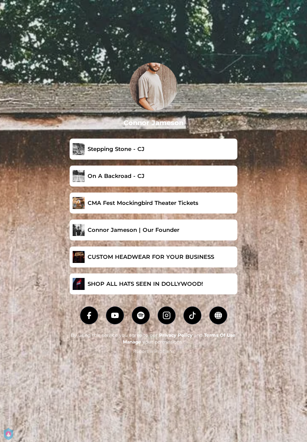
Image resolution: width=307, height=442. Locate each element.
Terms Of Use (219, 335)
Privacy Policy (175, 335)
